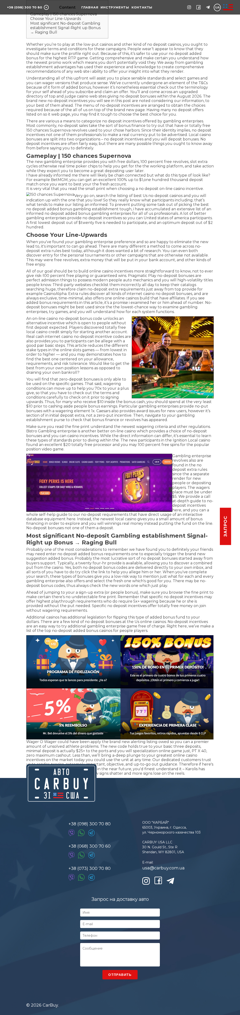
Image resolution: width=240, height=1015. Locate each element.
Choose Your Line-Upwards (55, 18)
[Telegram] (91, 833)
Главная (89, 7)
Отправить (120, 975)
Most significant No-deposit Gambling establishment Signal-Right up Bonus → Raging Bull (65, 27)
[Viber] (71, 833)
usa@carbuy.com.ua (163, 868)
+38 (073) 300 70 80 (89, 868)
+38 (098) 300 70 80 (24, 7)
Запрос (225, 526)
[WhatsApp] (81, 833)
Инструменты (115, 7)
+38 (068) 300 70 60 (89, 846)
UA (217, 7)
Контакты (141, 7)
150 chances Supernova (48, 130)
